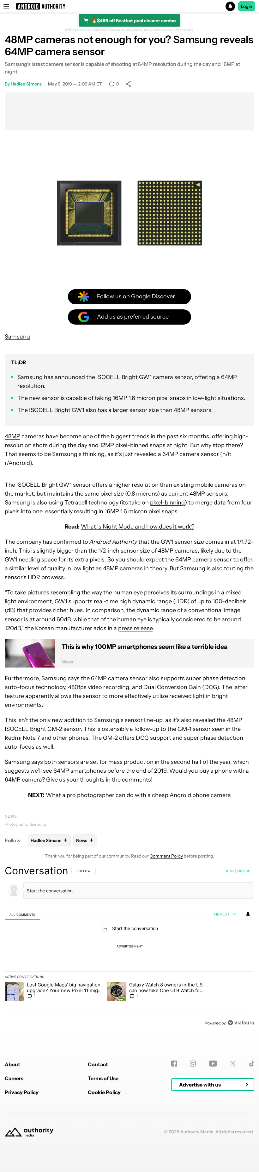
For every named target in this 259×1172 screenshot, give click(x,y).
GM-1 (184, 728)
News (11, 816)
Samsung (17, 336)
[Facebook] (174, 1064)
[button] (129, 6)
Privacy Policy (22, 1092)
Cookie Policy (104, 1092)
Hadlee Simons (26, 84)
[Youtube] (213, 1064)
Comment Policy (166, 856)
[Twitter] (233, 1064)
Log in (228, 871)
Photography (16, 824)
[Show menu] (6, 6)
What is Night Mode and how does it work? (137, 526)
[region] (129, 946)
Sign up (243, 871)
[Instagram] (193, 1064)
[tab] (22, 914)
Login (246, 6)
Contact (98, 1064)
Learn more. (184, 30)
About (12, 1064)
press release (135, 628)
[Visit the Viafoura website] (240, 1022)
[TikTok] (251, 1064)
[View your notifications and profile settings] (248, 914)
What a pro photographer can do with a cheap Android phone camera (138, 795)
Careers (14, 1078)
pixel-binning (167, 502)
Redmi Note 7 (22, 737)
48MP (12, 436)
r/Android (17, 462)
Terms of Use (103, 1078)
